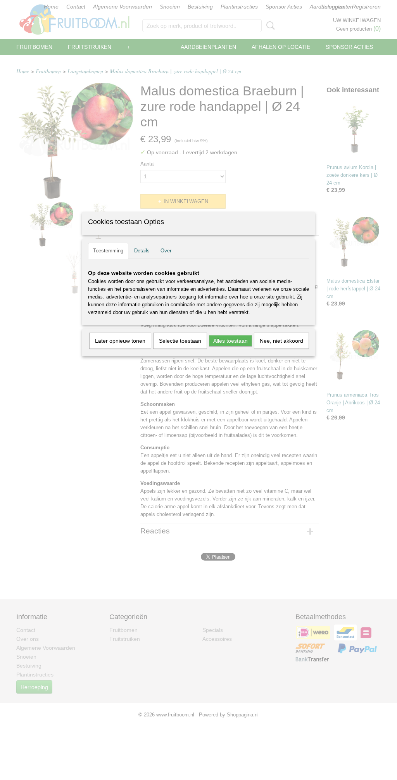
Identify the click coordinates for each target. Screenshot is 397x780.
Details (142, 251)
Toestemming (108, 251)
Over (166, 251)
